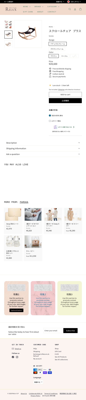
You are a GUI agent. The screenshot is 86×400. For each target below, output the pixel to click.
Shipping (61, 90)
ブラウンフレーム (56, 49)
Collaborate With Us (35, 393)
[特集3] (70, 287)
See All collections (61, 359)
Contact (52, 12)
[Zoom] (28, 34)
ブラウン (53, 56)
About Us (24, 393)
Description (11, 142)
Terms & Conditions (51, 393)
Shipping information (16, 148)
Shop (57, 348)
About (40, 12)
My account (37, 359)
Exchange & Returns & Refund (41, 355)
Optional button (16, 310)
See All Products (61, 357)
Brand (38, 6)
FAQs (35, 348)
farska (51, 36)
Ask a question (13, 154)
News (26, 6)
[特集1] (16, 287)
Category (52, 6)
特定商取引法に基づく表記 (68, 393)
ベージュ (64, 56)
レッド (75, 56)
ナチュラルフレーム (57, 44)
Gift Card (28, 12)
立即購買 (65, 100)
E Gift (57, 354)
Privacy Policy (35, 396)
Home (51, 27)
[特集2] (43, 287)
